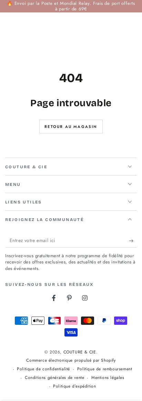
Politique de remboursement (104, 369)
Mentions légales (107, 378)
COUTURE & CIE (79, 352)
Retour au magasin (70, 126)
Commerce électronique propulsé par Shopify (70, 360)
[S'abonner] (133, 240)
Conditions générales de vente (54, 378)
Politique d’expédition (74, 386)
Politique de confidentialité (43, 369)
